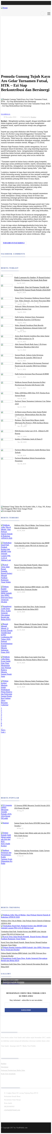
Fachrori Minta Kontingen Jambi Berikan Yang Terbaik (32, 451)
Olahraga (5, 114)
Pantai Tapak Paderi (13, 982)
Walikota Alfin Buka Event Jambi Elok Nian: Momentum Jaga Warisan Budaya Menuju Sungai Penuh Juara (31, 659)
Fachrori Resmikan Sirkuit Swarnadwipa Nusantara (30, 459)
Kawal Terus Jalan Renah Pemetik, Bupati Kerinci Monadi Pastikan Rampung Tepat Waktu (31, 566)
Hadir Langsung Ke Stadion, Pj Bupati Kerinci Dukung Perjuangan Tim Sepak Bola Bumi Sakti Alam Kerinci (32, 280)
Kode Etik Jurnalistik (8, 1074)
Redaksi (33, 117)
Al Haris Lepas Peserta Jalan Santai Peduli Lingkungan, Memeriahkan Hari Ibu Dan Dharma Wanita (31, 414)
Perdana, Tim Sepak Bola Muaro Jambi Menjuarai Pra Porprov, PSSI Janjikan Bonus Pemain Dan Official (31, 422)
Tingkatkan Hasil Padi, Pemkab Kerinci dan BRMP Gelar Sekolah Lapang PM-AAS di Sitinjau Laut (31, 544)
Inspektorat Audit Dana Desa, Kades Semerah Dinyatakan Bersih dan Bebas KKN (29, 608)
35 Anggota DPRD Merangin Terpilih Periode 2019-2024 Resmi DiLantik (32, 807)
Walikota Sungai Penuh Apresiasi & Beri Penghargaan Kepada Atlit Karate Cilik (30, 383)
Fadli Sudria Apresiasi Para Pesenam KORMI (32, 374)
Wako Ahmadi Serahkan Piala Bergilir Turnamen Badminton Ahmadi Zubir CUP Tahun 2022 (30, 328)
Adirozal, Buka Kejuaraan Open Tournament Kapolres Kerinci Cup (32, 307)
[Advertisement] (26, 42)
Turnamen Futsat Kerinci (14, 243)
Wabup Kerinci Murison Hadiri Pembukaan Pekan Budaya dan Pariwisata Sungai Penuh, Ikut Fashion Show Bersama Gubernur (31, 683)
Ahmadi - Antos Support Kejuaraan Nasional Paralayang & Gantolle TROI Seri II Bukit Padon (32, 365)
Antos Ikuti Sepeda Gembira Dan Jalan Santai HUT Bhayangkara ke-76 (32, 337)
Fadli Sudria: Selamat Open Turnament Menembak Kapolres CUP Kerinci (29, 318)
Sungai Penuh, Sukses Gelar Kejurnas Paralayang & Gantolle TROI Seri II (29, 356)
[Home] (4, 6)
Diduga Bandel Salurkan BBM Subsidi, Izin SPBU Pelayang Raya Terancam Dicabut (31, 588)
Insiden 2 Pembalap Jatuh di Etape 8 (28, 439)
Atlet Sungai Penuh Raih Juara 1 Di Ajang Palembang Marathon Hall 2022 (31, 345)
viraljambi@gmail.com (12, 1110)
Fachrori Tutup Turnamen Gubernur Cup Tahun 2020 (33, 402)
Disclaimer (4, 1067)
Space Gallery (11, 980)
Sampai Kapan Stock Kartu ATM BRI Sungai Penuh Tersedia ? (32, 824)
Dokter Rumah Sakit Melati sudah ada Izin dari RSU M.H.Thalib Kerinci (32, 834)
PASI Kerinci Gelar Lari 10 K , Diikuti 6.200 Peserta (31, 432)
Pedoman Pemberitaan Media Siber (13, 1070)
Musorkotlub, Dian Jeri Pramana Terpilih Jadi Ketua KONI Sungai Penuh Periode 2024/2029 (32, 288)
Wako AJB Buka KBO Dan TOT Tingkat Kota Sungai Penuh (32, 394)
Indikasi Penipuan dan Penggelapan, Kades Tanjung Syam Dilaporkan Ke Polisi (32, 852)
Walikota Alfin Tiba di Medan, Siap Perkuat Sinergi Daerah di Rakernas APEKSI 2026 (32, 526)
